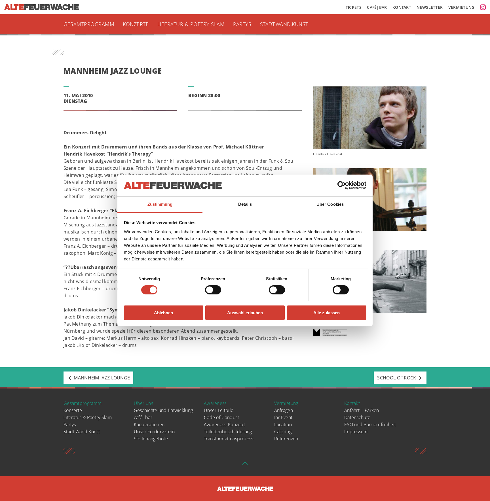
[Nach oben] (245, 465)
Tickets (354, 7)
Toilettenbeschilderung (228, 431)
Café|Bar (377, 7)
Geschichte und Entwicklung (163, 410)
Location (283, 424)
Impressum (356, 431)
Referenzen (286, 439)
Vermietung (461, 7)
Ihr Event (283, 417)
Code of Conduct (221, 417)
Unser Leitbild (219, 410)
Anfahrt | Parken (361, 410)
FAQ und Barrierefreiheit (370, 424)
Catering (283, 431)
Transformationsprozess (229, 439)
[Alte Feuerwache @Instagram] (483, 7)
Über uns (143, 403)
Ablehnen (163, 312)
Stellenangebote (151, 439)
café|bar (143, 417)
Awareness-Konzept (224, 424)
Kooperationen (149, 424)
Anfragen (283, 410)
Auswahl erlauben (245, 312)
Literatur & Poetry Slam (191, 24)
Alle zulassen (326, 312)
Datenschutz (357, 417)
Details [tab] (245, 204)
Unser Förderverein (154, 431)
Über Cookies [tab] (330, 204)
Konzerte (136, 24)
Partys (242, 24)
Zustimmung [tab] (160, 204)
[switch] (213, 289)
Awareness (215, 403)
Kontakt (401, 7)
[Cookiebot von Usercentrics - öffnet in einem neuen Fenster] (341, 185)
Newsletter (430, 7)
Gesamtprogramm (89, 24)
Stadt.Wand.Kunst (284, 24)
